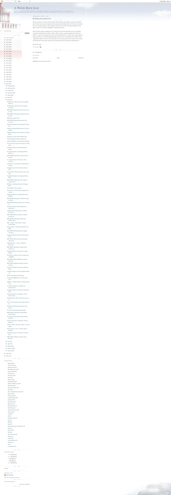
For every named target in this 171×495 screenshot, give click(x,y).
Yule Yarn (10, 412)
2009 (7, 72)
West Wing (10, 408)
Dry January (11, 402)
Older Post (81, 58)
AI (8, 444)
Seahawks (10, 400)
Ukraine (10, 442)
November (10, 88)
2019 (7, 49)
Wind (9, 432)
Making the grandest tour (43, 18)
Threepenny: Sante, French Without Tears (17, 136)
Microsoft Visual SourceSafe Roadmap (16, 310)
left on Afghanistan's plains (14, 391)
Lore (9, 420)
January (10, 350)
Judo (9, 377)
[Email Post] (40, 46)
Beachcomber (11, 381)
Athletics (10, 379)
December (10, 86)
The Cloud (10, 365)
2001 (7, 356)
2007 (7, 77)
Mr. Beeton (10, 385)
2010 (7, 70)
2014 (7, 60)
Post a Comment (36, 55)
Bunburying (11, 367)
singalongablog (11, 397)
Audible (10, 438)
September (10, 93)
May (9, 341)
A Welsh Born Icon (26, 8)
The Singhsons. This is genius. (14, 188)
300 (9, 416)
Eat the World (11, 371)
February (10, 348)
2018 (7, 51)
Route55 (10, 393)
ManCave (10, 404)
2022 (7, 42)
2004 (7, 84)
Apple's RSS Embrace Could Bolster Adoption (18, 141)
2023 (7, 40)
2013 (7, 63)
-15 (8, 456)
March (9, 346)
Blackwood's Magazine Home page (15, 275)
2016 (7, 56)
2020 (7, 47)
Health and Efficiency (13, 383)
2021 (7, 44)
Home (58, 58)
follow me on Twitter (25, 484)
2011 (7, 67)
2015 (7, 58)
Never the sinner (12, 434)
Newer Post (35, 58)
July (9, 97)
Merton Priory (11, 406)
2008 (7, 74)
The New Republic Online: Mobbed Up (16, 139)
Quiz (9, 424)
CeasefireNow (11, 446)
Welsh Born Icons (12, 369)
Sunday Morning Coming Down (15, 426)
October (10, 90)
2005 (7, 81)
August (9, 95)
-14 (8, 454)
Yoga (9, 389)
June (9, 100)
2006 (7, 79)
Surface (9, 436)
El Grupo (10, 373)
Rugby (9, 363)
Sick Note (10, 430)
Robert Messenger (37, 44)
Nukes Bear (10, 396)
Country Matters (12, 440)
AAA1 (9, 414)
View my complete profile (11, 477)
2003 (7, 353)
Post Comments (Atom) (44, 61)
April (9, 344)
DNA (9, 422)
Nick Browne (10, 475)
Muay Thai (10, 375)
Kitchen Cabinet (12, 418)
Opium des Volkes (12, 387)
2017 (7, 53)
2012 (7, 65)
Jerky (9, 428)
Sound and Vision (12, 410)
